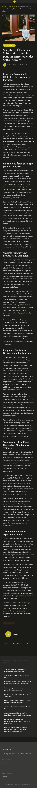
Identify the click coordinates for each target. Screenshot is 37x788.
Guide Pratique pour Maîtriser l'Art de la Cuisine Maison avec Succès (17, 701)
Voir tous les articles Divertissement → (16, 644)
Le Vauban (6, 749)
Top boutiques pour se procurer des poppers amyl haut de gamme (16, 670)
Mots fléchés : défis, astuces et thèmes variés (16, 676)
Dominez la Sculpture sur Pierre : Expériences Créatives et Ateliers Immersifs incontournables (15, 730)
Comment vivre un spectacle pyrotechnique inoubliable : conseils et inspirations (17, 721)
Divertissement (12, 6)
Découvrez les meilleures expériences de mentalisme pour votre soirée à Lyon (17, 683)
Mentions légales (7, 773)
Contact (4, 776)
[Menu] (22, 1)
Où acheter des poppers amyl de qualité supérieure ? (17, 695)
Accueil (4, 6)
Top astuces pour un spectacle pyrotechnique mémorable (14, 689)
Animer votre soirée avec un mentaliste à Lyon (17, 708)
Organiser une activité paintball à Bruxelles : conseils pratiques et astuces (17, 714)
